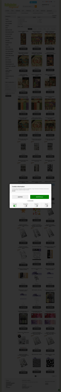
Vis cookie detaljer (30, 200)
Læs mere (13, 190)
